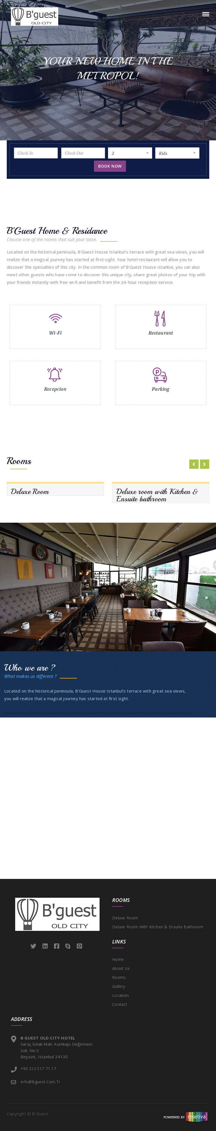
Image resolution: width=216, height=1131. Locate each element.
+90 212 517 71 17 (38, 1068)
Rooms (119, 977)
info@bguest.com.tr (40, 1081)
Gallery (118, 986)
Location (120, 995)
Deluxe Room (125, 917)
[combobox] (130, 153)
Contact (119, 1004)
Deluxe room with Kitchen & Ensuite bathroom (157, 926)
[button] (8, 70)
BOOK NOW (110, 166)
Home (118, 959)
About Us (121, 968)
